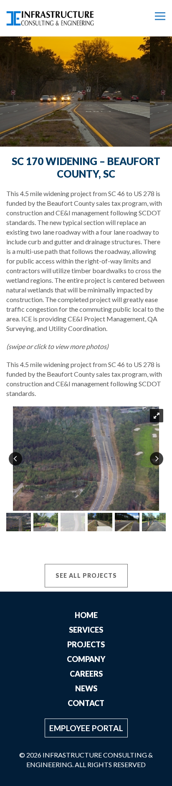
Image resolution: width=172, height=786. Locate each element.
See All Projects (86, 575)
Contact (86, 703)
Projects (86, 644)
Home (86, 615)
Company (86, 659)
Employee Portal (86, 728)
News (86, 688)
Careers (86, 673)
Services (86, 629)
